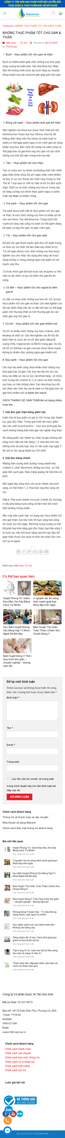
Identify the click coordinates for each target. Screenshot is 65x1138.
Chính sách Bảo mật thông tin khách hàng (28, 828)
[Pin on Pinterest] (41, 552)
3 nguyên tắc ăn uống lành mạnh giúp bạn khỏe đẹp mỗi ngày (35, 862)
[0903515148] (7, 1121)
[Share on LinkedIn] (46, 552)
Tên (10, 727)
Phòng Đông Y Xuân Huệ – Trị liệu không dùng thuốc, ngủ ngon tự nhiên (34, 913)
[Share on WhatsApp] (18, 552)
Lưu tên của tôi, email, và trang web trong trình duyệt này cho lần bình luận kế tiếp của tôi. (31, 784)
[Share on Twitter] (29, 552)
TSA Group (11, 46)
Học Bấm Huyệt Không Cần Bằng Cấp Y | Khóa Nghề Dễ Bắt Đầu (34, 874)
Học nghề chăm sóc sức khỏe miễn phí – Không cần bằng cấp (34, 926)
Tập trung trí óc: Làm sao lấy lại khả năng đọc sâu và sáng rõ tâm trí (35, 952)
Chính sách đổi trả (15, 1070)
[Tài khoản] (53, 13)
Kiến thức (11, 42)
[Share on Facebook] (24, 552)
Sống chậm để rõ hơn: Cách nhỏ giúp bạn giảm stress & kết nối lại (35, 939)
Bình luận (13, 697)
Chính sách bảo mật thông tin (22, 1057)
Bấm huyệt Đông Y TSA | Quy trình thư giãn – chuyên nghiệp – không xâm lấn (36, 900)
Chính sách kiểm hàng (17, 1066)
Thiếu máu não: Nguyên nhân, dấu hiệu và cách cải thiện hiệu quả (35, 964)
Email (11, 744)
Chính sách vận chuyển (18, 1053)
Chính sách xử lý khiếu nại (20, 1061)
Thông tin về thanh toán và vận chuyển (25, 817)
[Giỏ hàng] (60, 13)
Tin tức (23, 42)
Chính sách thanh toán (18, 1049)
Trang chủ (7, 26)
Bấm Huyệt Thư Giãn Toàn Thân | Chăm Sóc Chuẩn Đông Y (36, 887)
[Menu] (4, 13)
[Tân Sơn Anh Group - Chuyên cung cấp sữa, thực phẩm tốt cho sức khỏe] (28, 13)
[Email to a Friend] (35, 552)
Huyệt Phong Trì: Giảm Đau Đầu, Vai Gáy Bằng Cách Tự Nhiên (34, 849)
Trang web (13, 761)
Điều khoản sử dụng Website (19, 822)
